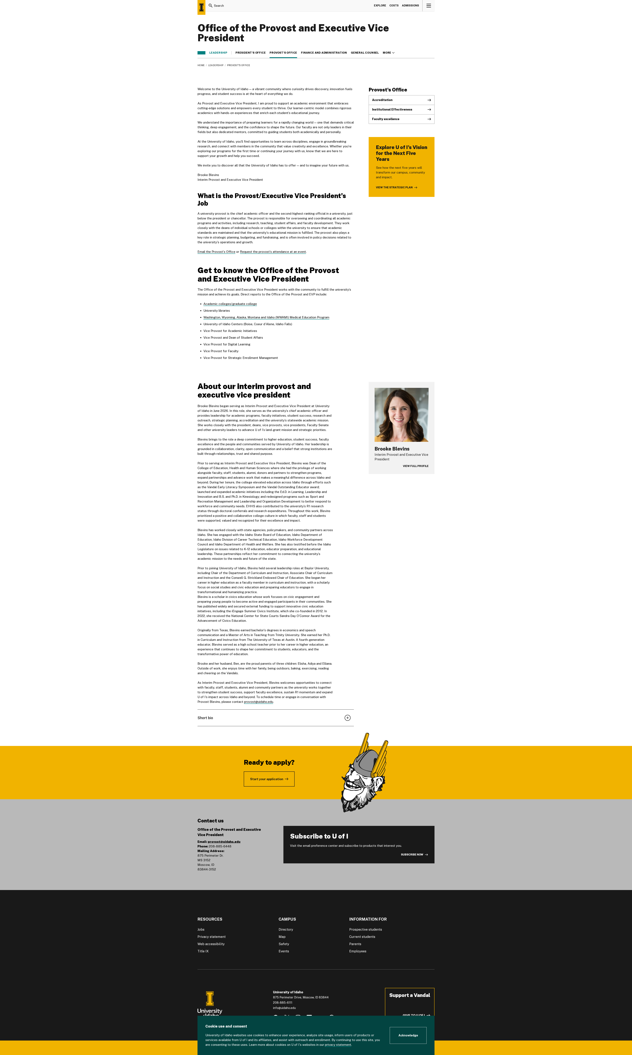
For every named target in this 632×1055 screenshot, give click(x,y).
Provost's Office (283, 52)
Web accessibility (211, 944)
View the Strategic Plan (394, 187)
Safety (284, 944)
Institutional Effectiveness (392, 109)
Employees (357, 951)
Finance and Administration (324, 52)
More (389, 52)
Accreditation (382, 100)
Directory (286, 929)
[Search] (211, 6)
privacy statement (338, 1044)
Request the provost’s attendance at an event (273, 251)
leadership (218, 52)
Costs (394, 5)
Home (201, 65)
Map (282, 937)
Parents (355, 944)
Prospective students (365, 929)
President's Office (251, 52)
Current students (362, 937)
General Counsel (365, 52)
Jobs (201, 929)
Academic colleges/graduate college (230, 304)
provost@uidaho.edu (258, 701)
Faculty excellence (385, 119)
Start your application (266, 779)
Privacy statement (212, 937)
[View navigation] (428, 5)
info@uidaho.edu (284, 1008)
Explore (380, 5)
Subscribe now (412, 854)
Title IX (203, 951)
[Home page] (201, 7)
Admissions (410, 5)
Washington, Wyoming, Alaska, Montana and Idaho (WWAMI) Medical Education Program (266, 317)
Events (284, 951)
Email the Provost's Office (216, 251)
